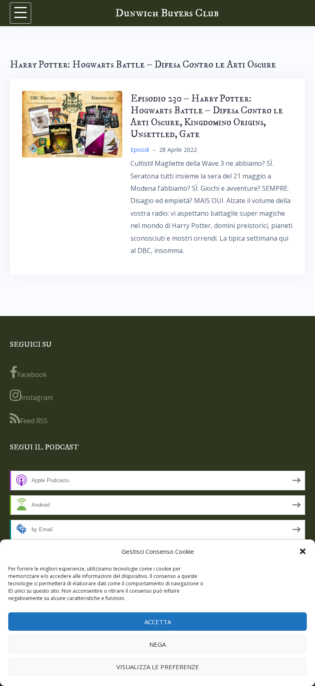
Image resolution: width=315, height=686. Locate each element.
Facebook (32, 374)
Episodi (139, 149)
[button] (303, 551)
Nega (157, 644)
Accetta (157, 622)
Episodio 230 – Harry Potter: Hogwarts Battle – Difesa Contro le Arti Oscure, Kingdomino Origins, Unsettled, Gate (206, 116)
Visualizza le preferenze (157, 667)
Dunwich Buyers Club (167, 13)
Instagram (37, 397)
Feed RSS (34, 420)
